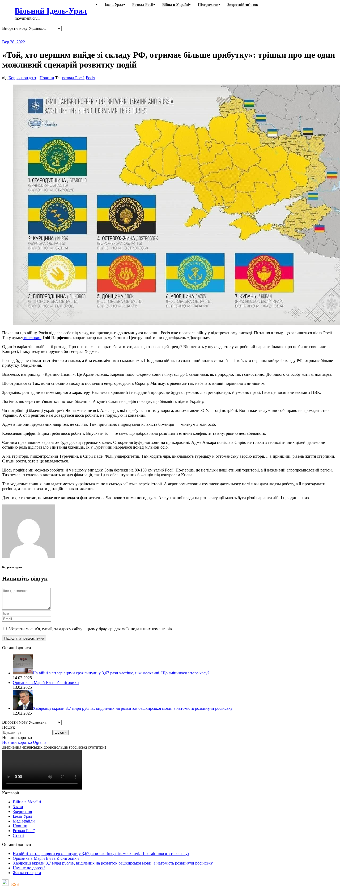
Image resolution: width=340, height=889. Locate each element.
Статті (18, 835)
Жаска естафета (27, 872)
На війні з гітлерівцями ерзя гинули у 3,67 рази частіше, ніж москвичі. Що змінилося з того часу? (101, 853)
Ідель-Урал (22, 816)
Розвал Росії (24, 830)
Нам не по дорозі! (29, 868)
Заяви (18, 806)
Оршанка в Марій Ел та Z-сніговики (46, 858)
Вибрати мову (15, 28)
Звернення (22, 811)
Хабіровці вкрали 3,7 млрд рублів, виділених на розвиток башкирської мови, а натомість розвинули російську (113, 863)
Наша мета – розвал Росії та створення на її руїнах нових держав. (104, 35)
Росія (90, 78)
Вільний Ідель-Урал (51, 10)
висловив (32, 337)
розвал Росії (73, 78)
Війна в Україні (27, 802)
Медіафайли (24, 821)
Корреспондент (22, 78)
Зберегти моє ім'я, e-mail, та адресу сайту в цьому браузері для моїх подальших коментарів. (90, 629)
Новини (47, 78)
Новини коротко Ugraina (24, 742)
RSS (15, 884)
